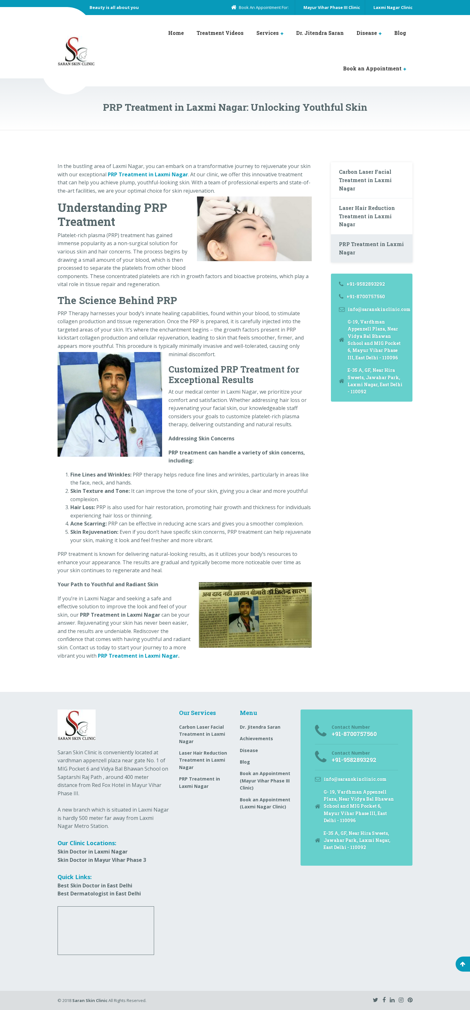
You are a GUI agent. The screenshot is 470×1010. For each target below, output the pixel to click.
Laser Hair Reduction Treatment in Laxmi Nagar (367, 216)
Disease (366, 32)
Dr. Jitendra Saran (320, 32)
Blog (400, 32)
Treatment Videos (220, 32)
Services (267, 32)
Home (176, 32)
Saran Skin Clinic (89, 1000)
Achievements (256, 738)
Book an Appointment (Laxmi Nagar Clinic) (265, 803)
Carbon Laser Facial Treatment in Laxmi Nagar (365, 179)
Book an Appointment (372, 68)
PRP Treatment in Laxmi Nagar (138, 655)
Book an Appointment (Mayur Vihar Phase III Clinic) (265, 780)
